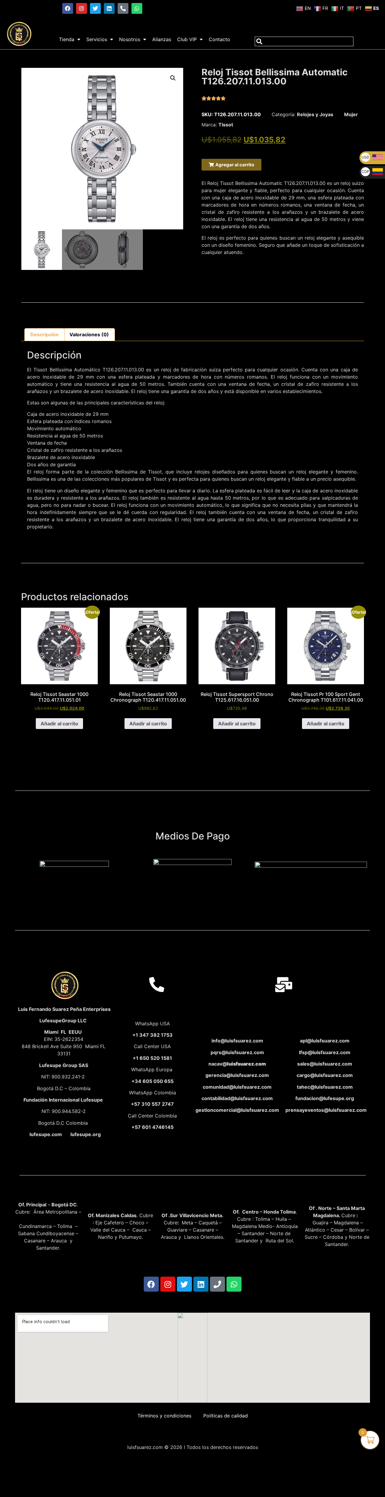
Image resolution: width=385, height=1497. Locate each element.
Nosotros (129, 39)
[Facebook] (67, 8)
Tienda (66, 39)
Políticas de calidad (225, 1416)
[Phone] (217, 1284)
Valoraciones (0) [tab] (89, 334)
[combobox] (304, 41)
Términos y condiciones (164, 1416)
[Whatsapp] (136, 8)
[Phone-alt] (123, 8)
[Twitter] (95, 8)
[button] (173, 78)
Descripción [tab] (44, 334)
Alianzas (161, 39)
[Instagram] (81, 8)
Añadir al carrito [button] (59, 724)
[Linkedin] (109, 8)
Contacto (219, 39)
